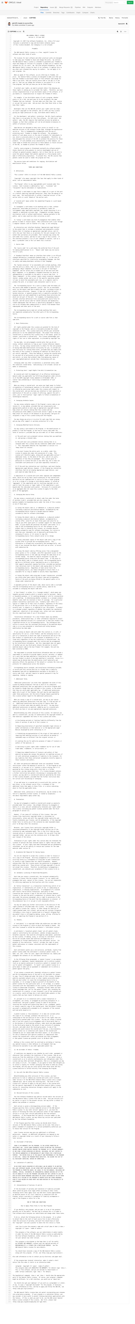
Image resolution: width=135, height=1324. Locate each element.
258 (9, 519)
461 (9, 901)
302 (9, 602)
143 (9, 302)
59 (10, 144)
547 (9, 1063)
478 (9, 933)
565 (9, 1096)
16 (10, 63)
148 (9, 312)
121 (9, 261)
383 (9, 754)
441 (9, 863)
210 (9, 428)
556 (9, 1079)
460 (9, 899)
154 (9, 323)
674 (9, 1302)
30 (10, 90)
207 (9, 423)
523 (9, 1017)
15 (10, 61)
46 (10, 120)
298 (9, 594)
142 (9, 300)
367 (9, 724)
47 (10, 122)
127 (9, 272)
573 (9, 1111)
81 (10, 186)
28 (10, 86)
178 (9, 368)
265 (9, 532)
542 (9, 1053)
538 (9, 1046)
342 (9, 677)
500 (9, 974)
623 (9, 1206)
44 (10, 116)
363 (9, 716)
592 (9, 1147)
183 (9, 378)
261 (9, 524)
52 (10, 131)
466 (9, 910)
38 (10, 105)
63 (10, 152)
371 (9, 731)
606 (9, 1174)
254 (9, 511)
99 (10, 220)
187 (9, 385)
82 (10, 188)
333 (9, 660)
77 (10, 178)
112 (9, 244)
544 (9, 1057)
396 (9, 778)
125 (9, 268)
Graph (78, 12)
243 (9, 491)
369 (9, 728)
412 (9, 809)
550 (9, 1068)
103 (9, 227)
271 (9, 543)
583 (9, 1130)
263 (9, 528)
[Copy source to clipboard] (117, 31)
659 (9, 1273)
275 (9, 551)
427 (9, 837)
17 (10, 65)
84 (10, 191)
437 (9, 856)
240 (9, 485)
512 (9, 997)
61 (10, 148)
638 (9, 1234)
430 (9, 842)
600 (9, 1162)
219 (9, 445)
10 (10, 52)
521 (9, 1014)
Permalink (125, 18)
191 (9, 393)
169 (9, 351)
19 (10, 69)
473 (9, 923)
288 (9, 575)
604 (9, 1170)
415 (9, 814)
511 (9, 995)
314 (9, 624)
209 (9, 427)
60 (10, 146)
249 (9, 502)
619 (9, 1198)
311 (9, 618)
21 (10, 73)
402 (9, 790)
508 (9, 989)
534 (9, 1038)
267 (9, 536)
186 (9, 383)
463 (9, 904)
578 (9, 1121)
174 (9, 361)
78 (10, 180)
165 (9, 344)
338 (9, 669)
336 (9, 666)
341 (9, 675)
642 (9, 1241)
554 (9, 1076)
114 (9, 248)
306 (9, 609)
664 (9, 1283)
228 (9, 462)
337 (9, 667)
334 (9, 662)
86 (10, 195)
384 (9, 756)
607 (9, 1175)
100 (9, 221)
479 (9, 935)
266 (9, 534)
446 (9, 872)
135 (9, 287)
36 (10, 101)
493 (9, 961)
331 (9, 656)
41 (10, 110)
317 (9, 630)
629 (9, 1217)
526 (9, 1023)
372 (9, 733)
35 (10, 99)
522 (9, 1015)
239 (9, 483)
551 (9, 1070)
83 (10, 189)
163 (9, 340)
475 (9, 927)
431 (9, 844)
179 (9, 370)
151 (9, 317)
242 (9, 489)
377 (9, 743)
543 (9, 1055)
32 (10, 93)
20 (10, 71)
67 (10, 159)
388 (9, 763)
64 (10, 154)
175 (9, 363)
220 (9, 447)
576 (9, 1117)
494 (9, 963)
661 (9, 1277)
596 (9, 1155)
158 (9, 331)
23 (10, 77)
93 (10, 208)
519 (9, 1010)
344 (9, 681)
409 (9, 803)
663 (9, 1281)
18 (10, 67)
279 (9, 558)
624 (9, 1207)
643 (9, 1243)
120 (9, 259)
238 (9, 481)
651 (9, 1258)
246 (9, 496)
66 (10, 157)
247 (9, 498)
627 (9, 1213)
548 (9, 1064)
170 (9, 353)
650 (9, 1256)
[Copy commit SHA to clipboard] (126, 24)
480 (9, 936)
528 (9, 1027)
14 (10, 60)
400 (9, 786)
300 (9, 598)
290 (9, 579)
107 (9, 235)
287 (9, 573)
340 (9, 673)
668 (9, 1290)
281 (9, 562)
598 (9, 1159)
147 (9, 310)
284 (9, 568)
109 (9, 238)
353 (9, 697)
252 (9, 507)
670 (9, 1294)
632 (9, 1222)
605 (9, 1172)
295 (9, 588)
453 (9, 886)
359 (9, 709)
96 (10, 214)
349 (9, 690)
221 (9, 449)
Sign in (130, 2)
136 (9, 289)
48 (10, 124)
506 (9, 985)
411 (9, 807)
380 (9, 748)
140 (9, 297)
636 (9, 1230)
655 (9, 1266)
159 (9, 332)
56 (10, 139)
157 (9, 329)
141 (9, 299)
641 (9, 1239)
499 (9, 972)
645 (9, 1247)
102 (9, 225)
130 (9, 278)
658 (9, 1271)
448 (9, 876)
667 (9, 1288)
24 (10, 78)
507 (9, 987)
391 (9, 769)
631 (9, 1221)
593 (9, 1149)
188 (9, 387)
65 (10, 156)
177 (9, 366)
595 (9, 1153)
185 (9, 381)
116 (9, 252)
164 (9, 342)
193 (9, 396)
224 (9, 455)
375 (9, 739)
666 (9, 1286)
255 (9, 513)
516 (9, 1004)
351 (9, 694)
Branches (56, 12)
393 (9, 773)
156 (9, 327)
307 (9, 611)
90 (10, 203)
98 (10, 218)
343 (9, 679)
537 (9, 1044)
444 (9, 869)
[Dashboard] (6, 3)
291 (9, 581)
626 (9, 1211)
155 (9, 325)
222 (9, 451)
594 (9, 1151)
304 (9, 605)
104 (9, 229)
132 (9, 282)
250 (9, 504)
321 (9, 637)
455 (9, 889)
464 (9, 906)
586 (9, 1136)
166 (9, 346)
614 (9, 1189)
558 (9, 1083)
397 (9, 780)
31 (10, 92)
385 (9, 758)
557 (9, 1081)
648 (9, 1253)
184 (9, 379)
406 (9, 797)
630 (9, 1219)
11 (10, 54)
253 (9, 509)
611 (9, 1183)
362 (9, 714)
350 (9, 692)
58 (10, 142)
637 (9, 1232)
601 (9, 1164)
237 (9, 479)
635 (9, 1228)
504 (9, 982)
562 (9, 1091)
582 (9, 1128)
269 (9, 539)
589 (9, 1142)
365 (9, 720)
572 (9, 1110)
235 (9, 475)
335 (9, 664)
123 (9, 265)
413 (9, 810)
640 (9, 1238)
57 (10, 141)
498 (9, 970)
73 (10, 171)
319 (9, 634)
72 (10, 169)
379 (9, 746)
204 (9, 417)
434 (9, 850)
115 (9, 250)
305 (9, 607)
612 (9, 1185)
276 (9, 553)
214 (9, 436)
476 (9, 929)
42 (10, 112)
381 (9, 750)
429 (9, 841)
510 (9, 993)
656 (9, 1268)
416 (9, 816)
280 (9, 560)
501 (9, 976)
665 (9, 1285)
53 (10, 133)
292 (9, 583)
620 (9, 1200)
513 (9, 999)
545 (9, 1059)
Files (42, 12)
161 (9, 336)
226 (9, 459)
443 (9, 867)
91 (10, 204)
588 (9, 1140)
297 (9, 592)
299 (9, 596)
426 (9, 835)
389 (9, 765)
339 (9, 671)
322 (9, 639)
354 (9, 699)
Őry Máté (15, 25)
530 (9, 1031)
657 (9, 1270)
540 (9, 1049)
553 (9, 1074)
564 (9, 1095)
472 (9, 921)
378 (9, 745)
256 (9, 515)
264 (9, 530)
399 (9, 784)
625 (9, 1209)
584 (9, 1132)
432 (9, 846)
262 (9, 526)
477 (9, 931)
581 (9, 1127)
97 (10, 216)
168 (9, 349)
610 (9, 1181)
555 (9, 1078)
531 (9, 1032)
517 (9, 1006)
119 (9, 257)
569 (9, 1104)
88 (10, 199)
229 (9, 464)
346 (9, 684)
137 (9, 291)
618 (9, 1196)
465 (9, 908)
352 (9, 696)
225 (9, 457)
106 (9, 233)
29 (10, 88)
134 (9, 285)
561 (9, 1089)
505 (9, 984)
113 (9, 246)
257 (9, 517)
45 (10, 118)
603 (9, 1168)
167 (9, 348)
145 (9, 306)
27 (10, 84)
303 (9, 603)
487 (9, 950)
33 (10, 95)
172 (9, 357)
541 (9, 1051)
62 (10, 150)
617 (9, 1194)
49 (10, 125)
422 (9, 827)
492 (9, 959)
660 (9, 1275)
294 (9, 586)
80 (10, 184)
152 (9, 319)
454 (9, 888)
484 (9, 944)
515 (9, 1002)
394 (9, 775)
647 (9, 1251)
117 (9, 253)
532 (9, 1034)
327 (9, 649)
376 (9, 741)
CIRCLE (12, 2)
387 (9, 761)
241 (9, 487)
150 (9, 316)
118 (9, 255)
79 (10, 182)
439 (9, 859)
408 (9, 801)
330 (9, 654)
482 (9, 940)
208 (9, 425)
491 (9, 957)
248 (9, 500)
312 (9, 620)
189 (9, 389)
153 (9, 321)
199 (9, 408)
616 (9, 1192)
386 (9, 760)
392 (9, 771)
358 (9, 707)
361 (9, 713)
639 (9, 1236)
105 (9, 231)
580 (9, 1125)
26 (10, 82)
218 (9, 443)
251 (9, 506)
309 (9, 615)
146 (9, 308)
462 (9, 903)
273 (9, 547)
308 (9, 613)
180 (9, 372)
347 (9, 686)
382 (9, 752)
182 (9, 376)
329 (9, 652)
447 (9, 874)
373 (9, 735)
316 (9, 628)
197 (9, 404)
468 (9, 914)
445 (9, 871)
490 (9, 955)
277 (9, 554)
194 (9, 398)
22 (10, 75)
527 (9, 1025)
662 (9, 1279)
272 (9, 545)
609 (9, 1179)
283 (9, 566)
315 (9, 626)
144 (9, 304)
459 (9, 897)
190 (9, 391)
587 (9, 1138)
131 (9, 280)
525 (9, 1021)
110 (9, 240)
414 (9, 812)
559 (9, 1085)
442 (9, 865)
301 (9, 600)
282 (9, 564)
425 (9, 833)
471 (9, 920)
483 (9, 942)
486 (9, 948)
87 (10, 197)
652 (9, 1260)
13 (10, 58)
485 (9, 946)
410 (9, 805)
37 (10, 103)
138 (9, 293)
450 (9, 880)
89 (10, 201)
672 (9, 1298)
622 (9, 1204)
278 (9, 556)
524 (9, 1019)
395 (9, 777)
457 (9, 893)
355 (9, 701)
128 (9, 274)
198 (9, 406)
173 (9, 359)
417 (9, 818)
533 (9, 1036)
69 (10, 163)
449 (9, 878)
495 (9, 965)
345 (9, 682)
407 (9, 799)
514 (9, 1000)
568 (9, 1102)
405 (9, 795)
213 (9, 434)
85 (10, 193)
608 (9, 1177)
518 (9, 1008)
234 (9, 474)
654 (9, 1264)
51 (10, 129)
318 (9, 632)
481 (9, 938)
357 (9, 705)
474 (9, 925)
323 (9, 641)
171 (9, 355)
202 (9, 413)
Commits (48, 12)
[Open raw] (121, 31)
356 (9, 703)
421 (9, 825)
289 (9, 577)
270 (9, 541)
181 (9, 374)
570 (9, 1106)
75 (10, 174)
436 (9, 854)
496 (9, 967)
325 (9, 645)
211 (9, 430)
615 (9, 1190)
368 (9, 726)
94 (10, 210)
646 (9, 1249)
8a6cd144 (121, 24)
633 (9, 1224)
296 (9, 590)
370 (9, 729)
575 (9, 1115)
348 (9, 688)
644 (9, 1245)
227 (9, 460)
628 (9, 1215)
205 (9, 419)
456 (9, 891)
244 (9, 492)
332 (9, 658)
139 (9, 295)
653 (9, 1262)
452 (9, 884)
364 (9, 718)
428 (9, 839)
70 (10, 165)
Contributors (70, 12)
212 (9, 432)
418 (9, 820)
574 (9, 1113)
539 (9, 1047)
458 (9, 895)
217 (9, 442)
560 (9, 1087)
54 (10, 135)
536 (9, 1042)
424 (9, 831)
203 (9, 415)
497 (9, 968)
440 (9, 861)
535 (9, 1040)
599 (9, 1160)
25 (10, 80)
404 (9, 793)
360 (9, 711)
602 (9, 1166)
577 (9, 1119)
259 (9, 521)
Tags (62, 12)
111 (9, 242)
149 (9, 314)
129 (9, 276)
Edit (125, 31)
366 (9, 722)
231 (9, 468)
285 (9, 570)
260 (9, 522)
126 (9, 270)
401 (9, 788)
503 (9, 980)
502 (9, 978)
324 (9, 643)
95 (10, 212)
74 (10, 173)
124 (9, 267)
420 (9, 824)
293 (9, 585)
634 (9, 1226)
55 (10, 137)
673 (9, 1300)
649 (9, 1254)
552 (9, 1072)
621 (9, 1202)
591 (9, 1145)
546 (9, 1061)
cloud (19, 2)
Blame (111, 18)
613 (9, 1187)
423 (9, 829)
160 (9, 334)
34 (10, 97)
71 (10, 167)
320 (9, 635)
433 (9, 848)
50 (10, 127)
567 (9, 1100)
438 (9, 857)
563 (9, 1093)
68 (10, 161)
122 (9, 263)
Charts (92, 12)
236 (9, 477)
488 (9, 952)
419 (9, 822)
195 (9, 400)
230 (9, 466)
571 (9, 1108)
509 (9, 991)
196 (9, 402)
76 (10, 176)
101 (9, 223)
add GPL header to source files (22, 23)
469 (9, 916)
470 (9, 918)
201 (9, 411)
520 (9, 1012)
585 (9, 1134)
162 (9, 338)
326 (9, 647)
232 (9, 470)
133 (9, 284)
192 (9, 395)
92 (10, 206)
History (117, 18)
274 (9, 549)
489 (9, 953)
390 (9, 767)
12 (10, 56)
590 (9, 1143)
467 (9, 912)
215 (9, 438)
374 (9, 737)
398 (9, 782)
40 (10, 109)
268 (9, 538)
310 (9, 617)
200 (9, 410)
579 (9, 1123)
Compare (85, 12)
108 (9, 236)
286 (9, 571)
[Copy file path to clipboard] (24, 31)
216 (9, 440)
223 (9, 453)
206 (9, 421)
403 (9, 792)
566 (9, 1098)
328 (9, 650)
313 (9, 622)
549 (9, 1066)
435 (9, 852)
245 (9, 494)
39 (10, 107)
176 (9, 364)
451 (9, 882)
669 (9, 1292)
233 (9, 472)
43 (10, 114)
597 (9, 1157)
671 (9, 1296)
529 (9, 1029)
